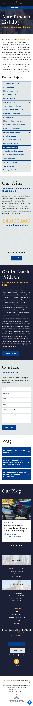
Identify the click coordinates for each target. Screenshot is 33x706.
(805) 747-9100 (16, 601)
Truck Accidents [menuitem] (10, 162)
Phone (5, 398)
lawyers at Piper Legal (23, 40)
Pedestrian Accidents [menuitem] (12, 140)
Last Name (6, 393)
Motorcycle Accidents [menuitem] (12, 121)
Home (16, 612)
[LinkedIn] (24, 655)
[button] (29, 702)
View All (16, 258)
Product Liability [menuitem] (10, 147)
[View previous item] (8, 252)
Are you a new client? (9, 409)
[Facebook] (9, 655)
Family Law (16, 620)
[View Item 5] (22, 252)
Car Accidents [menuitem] (9, 102)
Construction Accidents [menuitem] (13, 110)
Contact (16, 623)
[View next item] (24, 252)
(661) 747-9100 (16, 7)
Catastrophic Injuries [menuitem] (12, 106)
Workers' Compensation (16, 617)
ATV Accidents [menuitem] (9, 87)
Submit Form (9, 428)
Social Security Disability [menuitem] (13, 155)
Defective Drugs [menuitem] (9, 117)
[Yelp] (19, 655)
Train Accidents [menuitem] (9, 159)
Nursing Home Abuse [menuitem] (11, 136)
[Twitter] (14, 655)
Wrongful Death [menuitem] (9, 170)
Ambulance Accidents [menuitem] (12, 83)
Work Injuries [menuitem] (8, 166)
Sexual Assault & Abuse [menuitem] (13, 151)
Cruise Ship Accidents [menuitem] (12, 114)
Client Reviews (18, 650)
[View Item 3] (16, 252)
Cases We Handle (10, 353)
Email (4, 404)
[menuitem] (16, 612)
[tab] (29, 102)
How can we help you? (9, 415)
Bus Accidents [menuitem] (9, 98)
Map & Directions (16, 574)
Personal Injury (16, 615)
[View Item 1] (11, 252)
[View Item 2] (13, 252)
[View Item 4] (19, 252)
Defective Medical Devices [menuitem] (14, 125)
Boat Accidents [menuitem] (9, 95)
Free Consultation (17, 644)
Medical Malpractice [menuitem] (11, 132)
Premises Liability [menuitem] (10, 144)
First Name (6, 388)
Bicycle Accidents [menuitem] (10, 91)
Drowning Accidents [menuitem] (11, 129)
